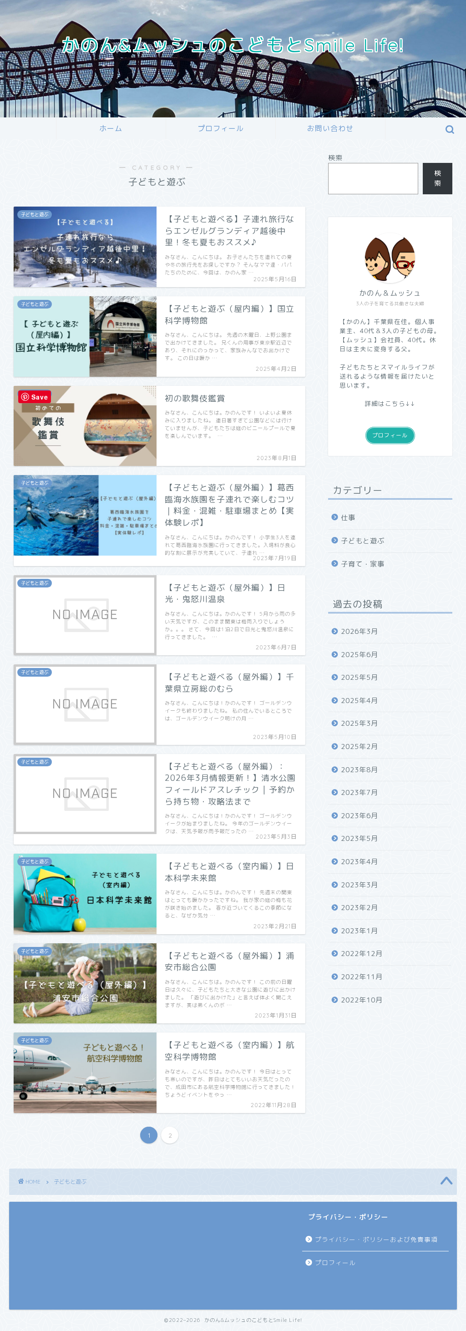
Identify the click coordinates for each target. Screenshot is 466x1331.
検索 (335, 157)
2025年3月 (359, 723)
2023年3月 (359, 885)
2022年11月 (362, 977)
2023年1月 (359, 931)
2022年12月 (362, 953)
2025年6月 (359, 654)
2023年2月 (359, 907)
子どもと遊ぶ (363, 541)
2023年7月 (359, 792)
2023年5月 (359, 838)
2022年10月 (362, 1000)
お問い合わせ (330, 128)
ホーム (110, 128)
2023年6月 (359, 815)
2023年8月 (359, 769)
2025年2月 (359, 746)
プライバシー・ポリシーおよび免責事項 (376, 1239)
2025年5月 (359, 677)
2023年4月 (359, 861)
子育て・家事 (363, 564)
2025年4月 (359, 700)
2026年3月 (359, 631)
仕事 (348, 517)
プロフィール (221, 128)
